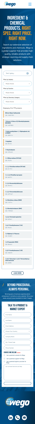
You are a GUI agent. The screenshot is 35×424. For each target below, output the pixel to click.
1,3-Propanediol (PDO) (11, 242)
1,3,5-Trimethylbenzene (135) (14, 250)
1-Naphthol (8, 141)
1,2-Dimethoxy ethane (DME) (13, 200)
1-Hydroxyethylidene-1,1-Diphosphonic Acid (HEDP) (17, 132)
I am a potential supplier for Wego (15, 358)
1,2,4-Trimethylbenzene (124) (14, 225)
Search (27, 73)
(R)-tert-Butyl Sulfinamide (12, 113)
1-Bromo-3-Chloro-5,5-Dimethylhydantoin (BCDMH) (17, 122)
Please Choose (10, 83)
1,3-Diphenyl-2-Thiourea (12, 234)
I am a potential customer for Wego (15, 355)
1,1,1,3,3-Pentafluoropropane (13, 175)
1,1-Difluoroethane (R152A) (13, 158)
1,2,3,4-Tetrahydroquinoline (13, 217)
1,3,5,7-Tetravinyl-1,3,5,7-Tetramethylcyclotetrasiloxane (17, 259)
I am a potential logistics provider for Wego (16, 362)
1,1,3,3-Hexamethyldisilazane (13, 183)
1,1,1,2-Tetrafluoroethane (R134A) (15, 166)
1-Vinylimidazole (10, 150)
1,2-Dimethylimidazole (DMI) (13, 208)
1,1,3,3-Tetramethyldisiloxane (14, 192)
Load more (17, 273)
